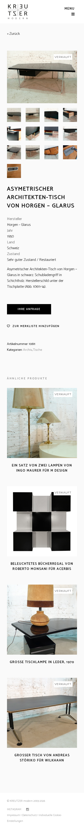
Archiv (27, 350)
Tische (37, 350)
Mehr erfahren (28, 476)
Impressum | (14, 815)
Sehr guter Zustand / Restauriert (31, 260)
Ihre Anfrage (29, 309)
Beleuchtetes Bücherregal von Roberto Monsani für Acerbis (42, 566)
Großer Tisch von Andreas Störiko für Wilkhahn (42, 758)
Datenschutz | (30, 815)
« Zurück (13, 34)
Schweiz (13, 248)
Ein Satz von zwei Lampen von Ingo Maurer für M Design (42, 468)
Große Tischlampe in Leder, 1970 (42, 662)
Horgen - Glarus (19, 225)
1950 (10, 236)
